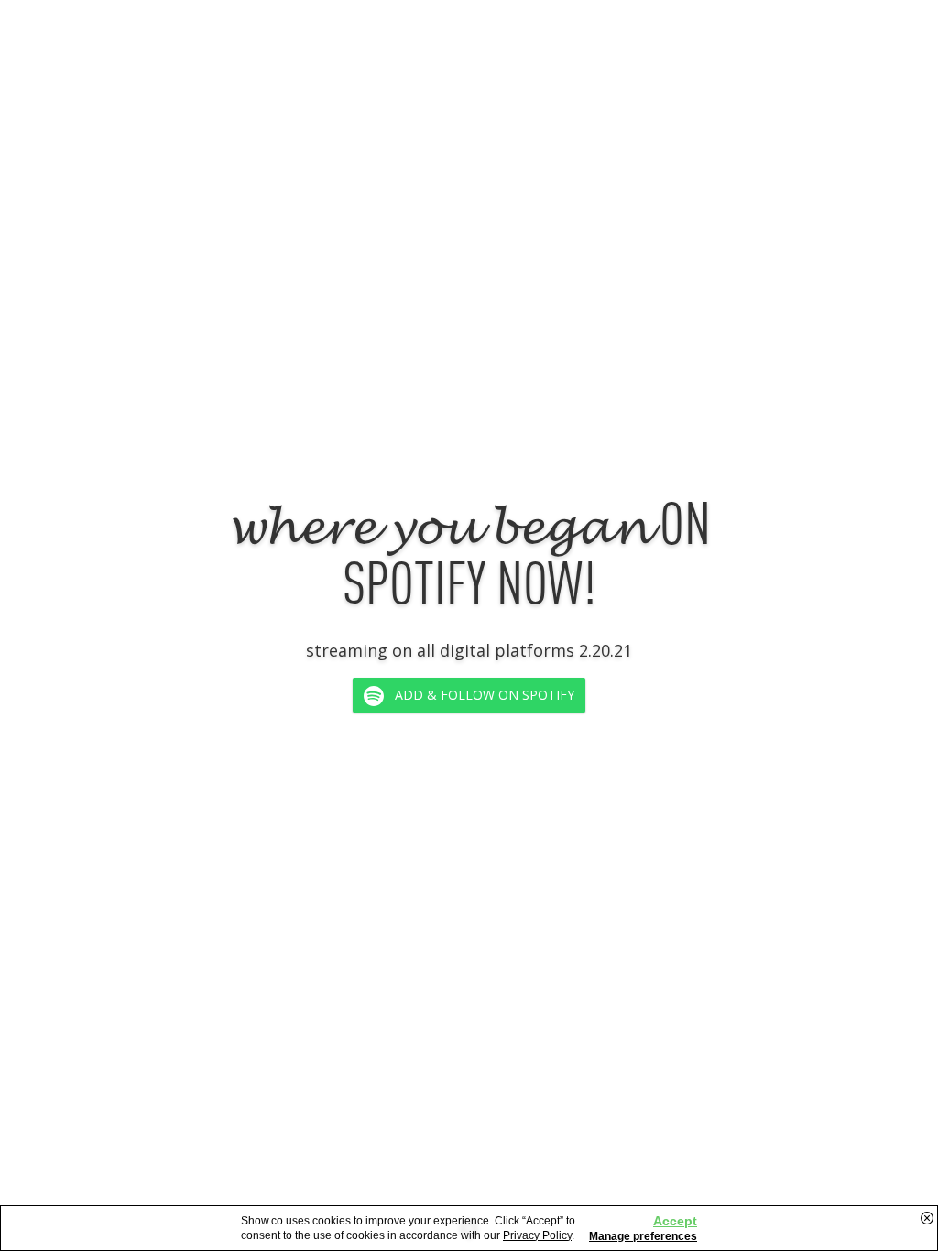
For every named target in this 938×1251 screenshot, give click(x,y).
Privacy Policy (537, 1235)
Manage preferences (643, 1236)
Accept (675, 1220)
